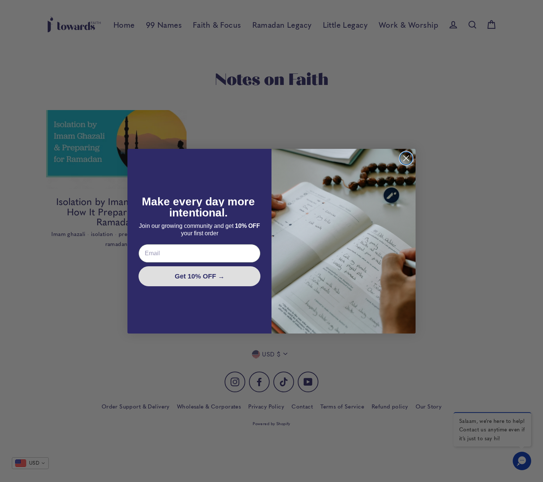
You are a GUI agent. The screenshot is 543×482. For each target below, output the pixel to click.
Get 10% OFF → (200, 276)
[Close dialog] (406, 158)
